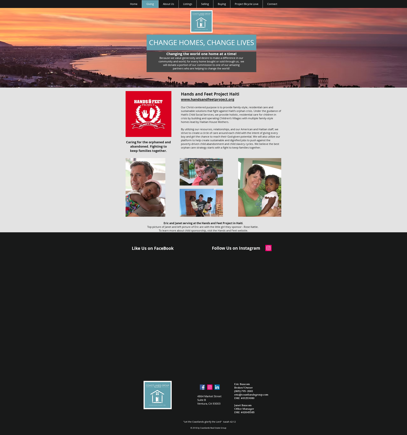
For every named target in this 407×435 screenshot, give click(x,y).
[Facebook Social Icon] (202, 387)
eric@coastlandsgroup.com (251, 394)
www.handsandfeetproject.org (207, 99)
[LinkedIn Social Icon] (217, 387)
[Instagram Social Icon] (268, 248)
